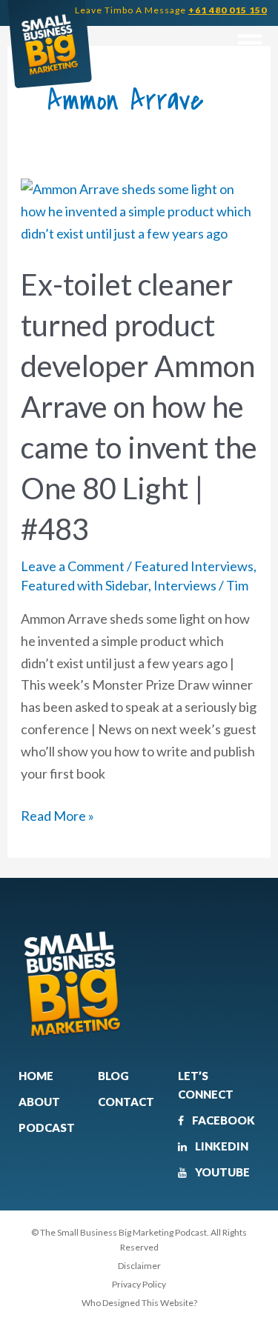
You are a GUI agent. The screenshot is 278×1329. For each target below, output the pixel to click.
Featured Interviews (194, 566)
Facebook (222, 1120)
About (39, 1101)
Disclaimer (139, 1265)
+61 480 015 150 (227, 10)
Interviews (184, 585)
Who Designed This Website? (139, 1302)
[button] (249, 42)
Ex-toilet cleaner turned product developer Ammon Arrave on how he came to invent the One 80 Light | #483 (139, 407)
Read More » (57, 814)
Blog (113, 1075)
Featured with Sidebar (84, 585)
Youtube (221, 1172)
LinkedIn (220, 1146)
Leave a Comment (73, 566)
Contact (126, 1101)
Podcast (47, 1127)
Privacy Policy (139, 1284)
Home (36, 1075)
